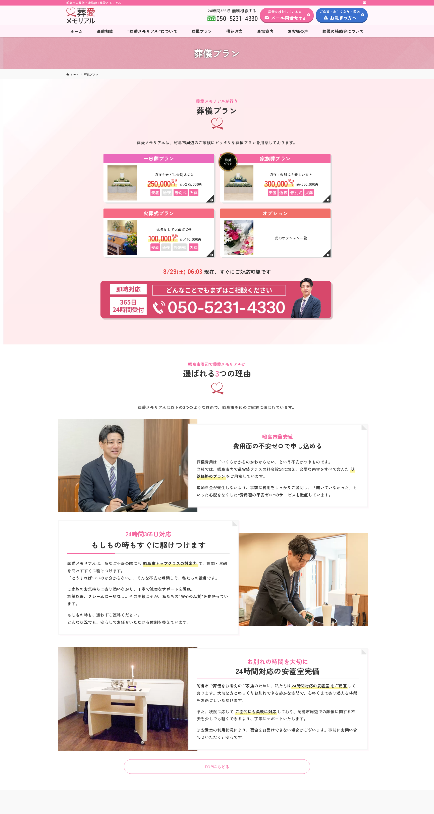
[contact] (364, 3)
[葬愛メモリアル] (101, 16)
